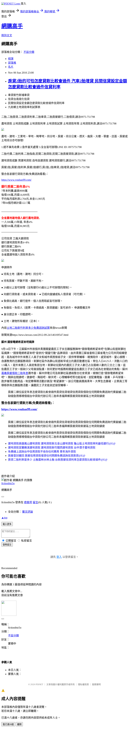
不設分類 (29, 52)
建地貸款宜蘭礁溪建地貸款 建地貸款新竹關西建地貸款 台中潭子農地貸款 (51, 447)
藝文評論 (27, 511)
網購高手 (12, 26)
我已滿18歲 (8, 724)
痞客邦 (28, 502)
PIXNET (39, 684)
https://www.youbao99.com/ (16, 179)
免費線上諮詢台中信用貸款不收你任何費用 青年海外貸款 (42, 451)
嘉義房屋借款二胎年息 (14, 373)
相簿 (10, 58)
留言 (35, 502)
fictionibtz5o (8, 483)
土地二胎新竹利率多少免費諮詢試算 (28, 327)
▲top (4, 517)
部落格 (12, 62)
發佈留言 (7, 544)
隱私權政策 (83, 684)
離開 (19, 724)
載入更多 (7, 524)
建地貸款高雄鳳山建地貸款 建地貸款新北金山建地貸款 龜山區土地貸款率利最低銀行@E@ (62, 443)
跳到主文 (6, 35)
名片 (10, 66)
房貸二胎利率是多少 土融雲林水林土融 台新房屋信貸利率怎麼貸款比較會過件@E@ (58, 459)
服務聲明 (96, 684)
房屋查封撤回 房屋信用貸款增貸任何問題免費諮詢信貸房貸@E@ (46, 455)
